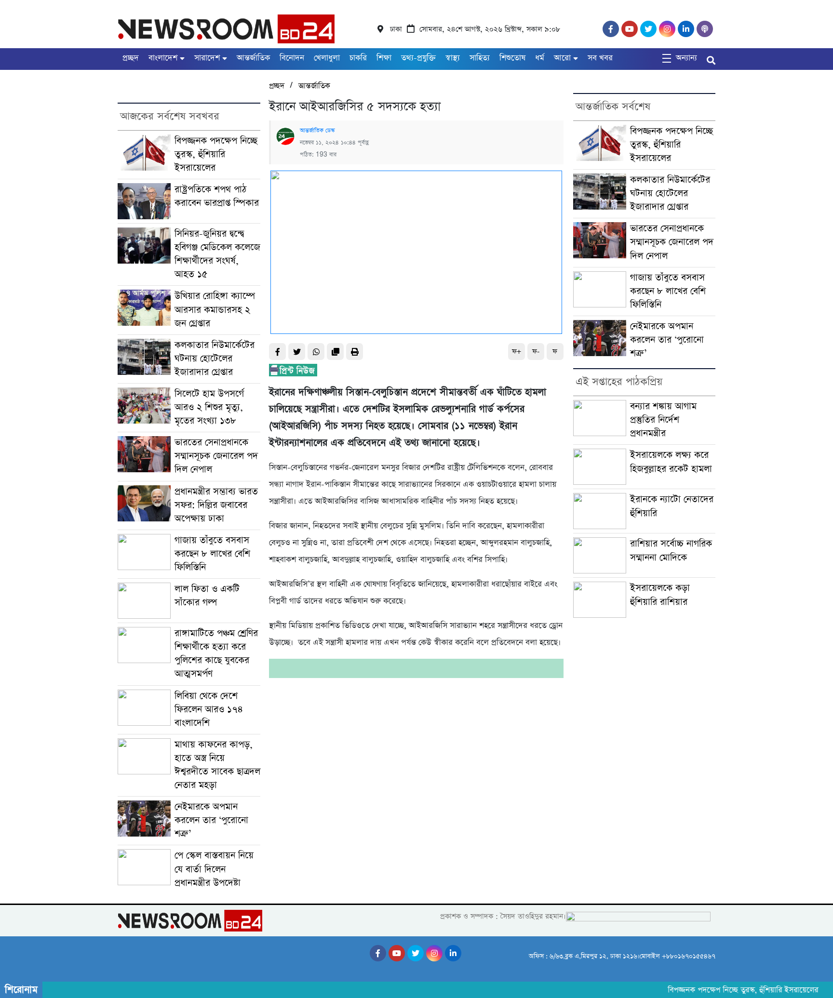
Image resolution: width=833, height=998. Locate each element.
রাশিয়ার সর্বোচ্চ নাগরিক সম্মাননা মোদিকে (671, 550)
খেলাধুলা (327, 58)
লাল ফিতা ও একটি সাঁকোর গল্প (207, 596)
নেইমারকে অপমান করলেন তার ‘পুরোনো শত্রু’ (211, 820)
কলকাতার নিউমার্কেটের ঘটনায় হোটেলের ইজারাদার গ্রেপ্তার (215, 359)
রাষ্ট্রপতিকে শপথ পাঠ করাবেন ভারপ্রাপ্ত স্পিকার (217, 196)
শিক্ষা (383, 58)
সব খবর (600, 58)
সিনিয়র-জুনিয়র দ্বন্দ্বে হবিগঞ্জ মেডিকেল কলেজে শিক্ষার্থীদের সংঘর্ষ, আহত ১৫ (217, 254)
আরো (562, 58)
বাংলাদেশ (162, 58)
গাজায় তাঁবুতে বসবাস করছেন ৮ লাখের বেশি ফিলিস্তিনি (212, 554)
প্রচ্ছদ (130, 58)
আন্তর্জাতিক (253, 58)
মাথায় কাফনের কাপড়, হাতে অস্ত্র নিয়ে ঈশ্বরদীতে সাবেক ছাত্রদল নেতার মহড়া (217, 765)
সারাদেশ (207, 58)
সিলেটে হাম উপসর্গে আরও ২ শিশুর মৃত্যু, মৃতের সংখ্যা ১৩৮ (209, 407)
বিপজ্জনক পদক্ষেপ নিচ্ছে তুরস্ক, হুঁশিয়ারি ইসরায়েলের (216, 154)
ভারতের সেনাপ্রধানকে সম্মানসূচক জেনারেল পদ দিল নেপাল (216, 456)
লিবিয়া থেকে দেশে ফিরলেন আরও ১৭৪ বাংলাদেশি (209, 710)
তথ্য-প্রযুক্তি (418, 58)
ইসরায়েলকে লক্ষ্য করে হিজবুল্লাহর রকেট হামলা (671, 462)
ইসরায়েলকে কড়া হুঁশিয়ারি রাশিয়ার (660, 595)
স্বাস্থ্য (452, 58)
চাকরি (358, 58)
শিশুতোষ (512, 58)
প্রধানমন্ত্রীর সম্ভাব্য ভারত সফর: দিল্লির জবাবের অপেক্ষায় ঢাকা (216, 505)
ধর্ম (539, 58)
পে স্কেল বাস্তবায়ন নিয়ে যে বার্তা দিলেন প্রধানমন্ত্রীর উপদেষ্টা (214, 869)
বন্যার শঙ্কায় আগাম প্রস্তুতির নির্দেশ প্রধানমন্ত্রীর (663, 420)
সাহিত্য (480, 58)
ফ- (535, 351)
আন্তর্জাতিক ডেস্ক (317, 130)
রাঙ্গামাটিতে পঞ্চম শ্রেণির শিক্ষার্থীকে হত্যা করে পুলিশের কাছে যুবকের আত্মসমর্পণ (216, 653)
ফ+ (516, 351)
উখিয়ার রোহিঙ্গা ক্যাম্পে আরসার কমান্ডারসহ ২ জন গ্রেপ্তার (215, 310)
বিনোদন (292, 58)
